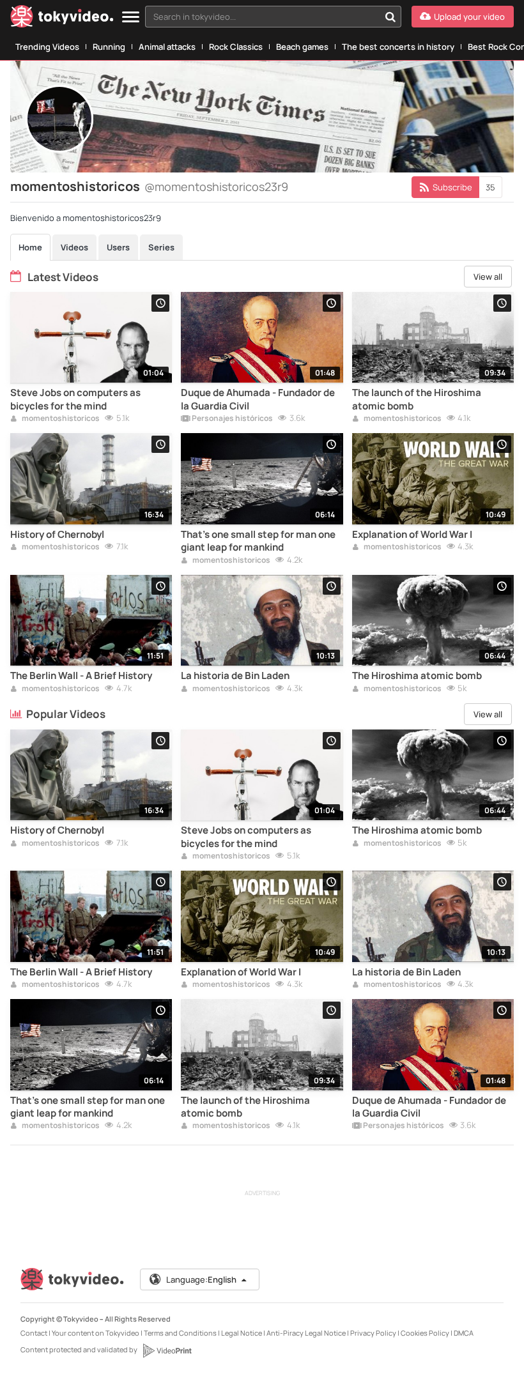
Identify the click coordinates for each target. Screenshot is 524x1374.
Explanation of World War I (412, 534)
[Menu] (130, 17)
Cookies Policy (425, 1333)
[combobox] (273, 16)
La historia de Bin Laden (235, 675)
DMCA (464, 1333)
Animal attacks (167, 46)
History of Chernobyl (57, 534)
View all (488, 276)
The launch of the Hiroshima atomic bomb (416, 399)
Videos (74, 247)
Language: (201, 1279)
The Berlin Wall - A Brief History (81, 675)
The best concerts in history (398, 46)
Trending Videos (47, 46)
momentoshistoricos (60, 419)
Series (161, 247)
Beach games (302, 46)
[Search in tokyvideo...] (390, 16)
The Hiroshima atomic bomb (417, 675)
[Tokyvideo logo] (62, 19)
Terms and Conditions (180, 1333)
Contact (33, 1333)
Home (30, 247)
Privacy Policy (373, 1333)
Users (118, 247)
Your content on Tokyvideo (95, 1333)
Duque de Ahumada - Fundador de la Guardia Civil (258, 399)
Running (109, 46)
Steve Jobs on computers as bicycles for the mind (75, 399)
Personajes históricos (231, 419)
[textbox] (262, 16)
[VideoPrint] (166, 1350)
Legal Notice (241, 1333)
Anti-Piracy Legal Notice (306, 1333)
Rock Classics (236, 46)
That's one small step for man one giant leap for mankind (258, 541)
